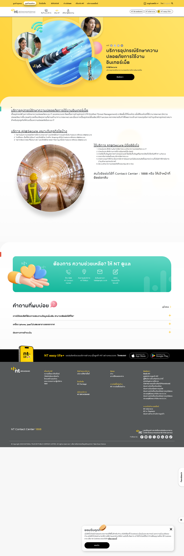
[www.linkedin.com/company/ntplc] (163, 437)
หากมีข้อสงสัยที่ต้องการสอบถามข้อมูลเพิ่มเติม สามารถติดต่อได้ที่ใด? (43, 316)
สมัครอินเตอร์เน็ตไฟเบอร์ (115, 280)
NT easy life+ (166, 11)
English (167, 3)
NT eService (150, 11)
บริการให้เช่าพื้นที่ (83, 373)
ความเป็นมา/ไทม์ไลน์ (51, 373)
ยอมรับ (96, 545)
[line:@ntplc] (167, 437)
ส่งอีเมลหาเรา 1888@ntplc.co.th (100, 279)
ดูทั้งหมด (165, 307)
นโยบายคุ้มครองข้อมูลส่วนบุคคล (81, 444)
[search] (172, 3)
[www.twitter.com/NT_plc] (155, 437)
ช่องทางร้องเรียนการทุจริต (153, 388)
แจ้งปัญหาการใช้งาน (151, 381)
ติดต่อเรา (120, 77)
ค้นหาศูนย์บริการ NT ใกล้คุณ (84, 279)
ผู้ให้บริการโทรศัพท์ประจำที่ (153, 378)
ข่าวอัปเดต (67, 3)
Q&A (46, 383)
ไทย (162, 3)
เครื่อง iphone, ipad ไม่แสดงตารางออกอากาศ (34, 324)
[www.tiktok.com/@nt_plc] (171, 437)
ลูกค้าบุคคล (17, 3)
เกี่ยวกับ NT (80, 3)
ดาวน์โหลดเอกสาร (117, 376)
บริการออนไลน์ (92, 3)
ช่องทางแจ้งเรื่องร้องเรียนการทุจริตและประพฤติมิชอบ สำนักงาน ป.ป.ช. (158, 392)
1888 (144, 173)
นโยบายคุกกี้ (112, 538)
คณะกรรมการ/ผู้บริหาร (53, 381)
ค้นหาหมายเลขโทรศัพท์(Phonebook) (156, 383)
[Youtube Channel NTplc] (159, 437)
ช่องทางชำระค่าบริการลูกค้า (153, 413)
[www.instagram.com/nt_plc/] (151, 437)
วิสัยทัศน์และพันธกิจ (51, 376)
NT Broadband (136, 11)
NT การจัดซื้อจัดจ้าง (117, 386)
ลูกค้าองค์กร (30, 3)
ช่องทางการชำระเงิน (22, 332)
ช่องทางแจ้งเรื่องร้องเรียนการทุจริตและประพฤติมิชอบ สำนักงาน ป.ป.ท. (158, 397)
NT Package (82, 384)
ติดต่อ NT (146, 373)
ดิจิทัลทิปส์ (55, 3)
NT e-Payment (149, 411)
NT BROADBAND (83, 394)
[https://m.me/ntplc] (146, 437)
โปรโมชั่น (42, 3)
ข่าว (111, 373)
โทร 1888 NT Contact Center (68, 280)
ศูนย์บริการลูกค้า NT (150, 376)
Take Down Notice (99, 444)
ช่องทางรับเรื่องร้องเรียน (152, 386)
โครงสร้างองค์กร (50, 378)
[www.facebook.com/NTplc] (142, 437)
